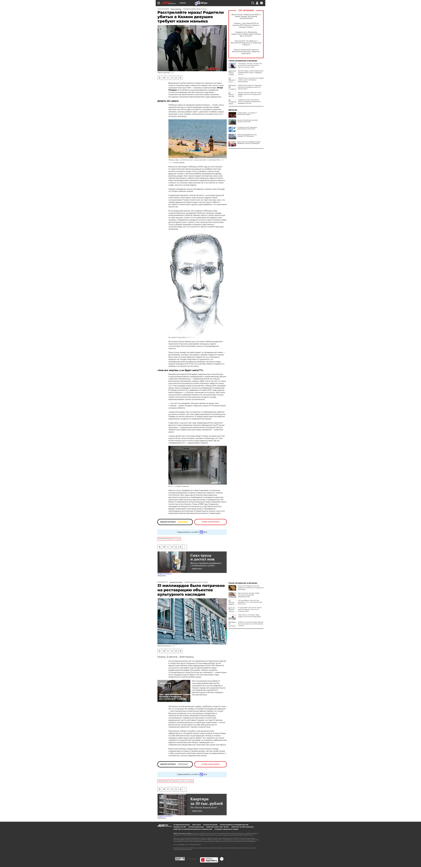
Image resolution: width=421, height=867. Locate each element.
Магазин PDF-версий (210, 825)
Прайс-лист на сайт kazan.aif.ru (242, 827)
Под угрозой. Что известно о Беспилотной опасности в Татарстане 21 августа (246, 43)
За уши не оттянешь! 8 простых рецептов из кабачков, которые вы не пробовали (250, 587)
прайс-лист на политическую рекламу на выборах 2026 (192, 829)
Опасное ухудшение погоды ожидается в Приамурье (247, 135)
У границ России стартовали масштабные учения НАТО (247, 128)
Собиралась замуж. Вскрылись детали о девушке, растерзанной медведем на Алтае (249, 101)
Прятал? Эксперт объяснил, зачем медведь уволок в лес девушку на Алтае (249, 94)
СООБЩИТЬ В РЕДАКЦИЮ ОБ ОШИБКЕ (226, 829)
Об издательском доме (181, 825)
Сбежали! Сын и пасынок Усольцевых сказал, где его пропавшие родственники (251, 79)
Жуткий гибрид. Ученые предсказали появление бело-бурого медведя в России (250, 72)
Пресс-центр (196, 825)
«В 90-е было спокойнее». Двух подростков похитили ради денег (249, 615)
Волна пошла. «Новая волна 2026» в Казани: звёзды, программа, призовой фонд (246, 16)
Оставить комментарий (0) (211, 522)
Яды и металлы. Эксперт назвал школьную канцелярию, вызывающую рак (249, 594)
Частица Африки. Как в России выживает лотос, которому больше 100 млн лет (250, 602)
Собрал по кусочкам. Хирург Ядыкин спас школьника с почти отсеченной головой (250, 623)
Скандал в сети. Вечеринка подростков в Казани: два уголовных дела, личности (246, 34)
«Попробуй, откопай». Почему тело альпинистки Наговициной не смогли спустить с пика (250, 65)
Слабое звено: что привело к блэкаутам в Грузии (247, 113)
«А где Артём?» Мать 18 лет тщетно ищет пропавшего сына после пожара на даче (250, 609)
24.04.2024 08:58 (163, 9)
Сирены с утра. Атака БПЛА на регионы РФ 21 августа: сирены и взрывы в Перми (246, 25)
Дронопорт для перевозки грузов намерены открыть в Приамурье (248, 142)
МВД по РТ (191, 337)
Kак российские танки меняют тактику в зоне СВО (247, 120)
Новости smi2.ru (164, 574)
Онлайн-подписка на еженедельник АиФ (234, 825)
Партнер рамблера (192, 858)
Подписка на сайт (179, 827)
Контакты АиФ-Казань (196, 827)
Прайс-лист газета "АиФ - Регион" (217, 827)
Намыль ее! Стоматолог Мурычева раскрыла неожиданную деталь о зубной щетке (249, 87)
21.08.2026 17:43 (162, 582)
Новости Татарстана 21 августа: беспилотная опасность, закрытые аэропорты (246, 51)
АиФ (172, 72)
